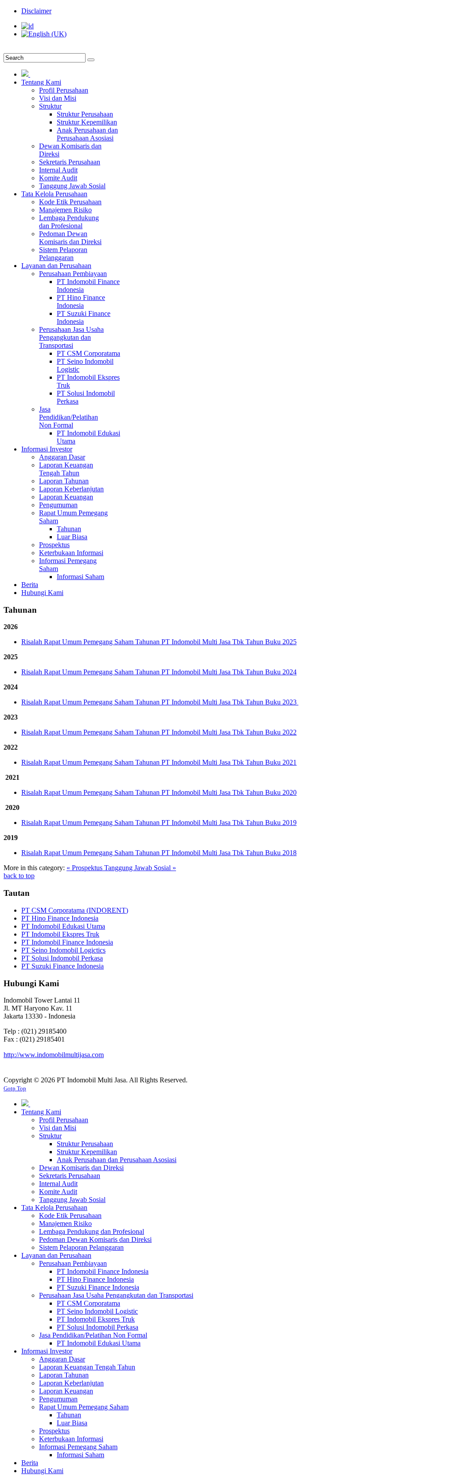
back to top (19, 875)
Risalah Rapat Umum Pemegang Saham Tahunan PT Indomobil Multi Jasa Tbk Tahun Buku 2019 (159, 822)
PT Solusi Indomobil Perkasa (62, 958)
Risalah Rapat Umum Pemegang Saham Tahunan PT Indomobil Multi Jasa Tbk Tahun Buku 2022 (159, 732)
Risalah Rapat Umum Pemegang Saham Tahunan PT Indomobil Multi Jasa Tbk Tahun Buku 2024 (159, 672)
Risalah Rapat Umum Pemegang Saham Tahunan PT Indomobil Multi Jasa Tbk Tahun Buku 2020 (159, 792)
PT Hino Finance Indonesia (59, 918)
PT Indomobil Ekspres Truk (60, 934)
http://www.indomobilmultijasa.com (54, 1054)
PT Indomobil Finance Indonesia (67, 942)
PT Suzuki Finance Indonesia (62, 966)
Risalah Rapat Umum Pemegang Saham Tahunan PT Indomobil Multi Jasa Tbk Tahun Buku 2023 (159, 702)
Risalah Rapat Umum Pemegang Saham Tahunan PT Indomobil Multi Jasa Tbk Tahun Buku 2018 (159, 852)
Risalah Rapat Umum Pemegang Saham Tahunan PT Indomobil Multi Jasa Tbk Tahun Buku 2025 (159, 642)
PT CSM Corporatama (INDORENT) (74, 910)
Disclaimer (36, 11)
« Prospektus (85, 867)
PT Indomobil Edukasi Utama (63, 926)
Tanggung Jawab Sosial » (140, 867)
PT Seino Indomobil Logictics (63, 950)
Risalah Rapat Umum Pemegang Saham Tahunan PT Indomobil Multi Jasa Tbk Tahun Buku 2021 (159, 762)
